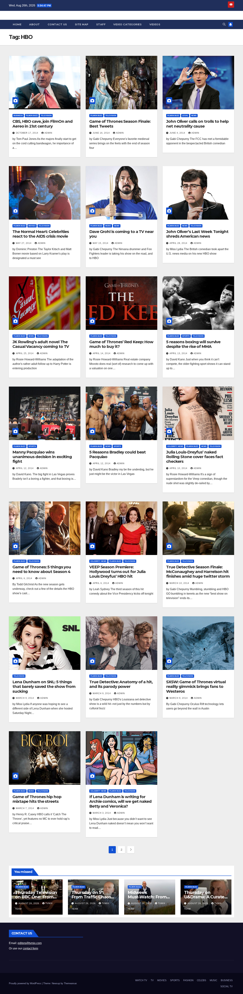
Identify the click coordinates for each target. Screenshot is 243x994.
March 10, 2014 (180, 583)
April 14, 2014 (102, 353)
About (34, 24)
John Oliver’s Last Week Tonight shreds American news (197, 234)
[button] (224, 24)
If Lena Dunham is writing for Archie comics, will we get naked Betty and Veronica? (120, 801)
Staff (101, 24)
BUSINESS (18, 115)
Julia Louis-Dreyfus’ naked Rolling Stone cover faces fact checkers (194, 457)
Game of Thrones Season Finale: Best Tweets (119, 123)
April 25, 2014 (25, 353)
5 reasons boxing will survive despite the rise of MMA (193, 344)
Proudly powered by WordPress (25, 983)
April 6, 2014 (24, 578)
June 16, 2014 (101, 133)
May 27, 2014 (24, 243)
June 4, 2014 (178, 133)
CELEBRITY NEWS (175, 446)
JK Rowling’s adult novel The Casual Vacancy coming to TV (40, 344)
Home (17, 24)
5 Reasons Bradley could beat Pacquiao (117, 454)
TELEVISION (46, 115)
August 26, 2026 (29, 903)
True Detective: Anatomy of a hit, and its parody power (121, 684)
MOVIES (32, 226)
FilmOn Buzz (32, 115)
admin (48, 133)
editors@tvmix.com (30, 943)
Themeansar (70, 983)
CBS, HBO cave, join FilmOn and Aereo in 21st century (42, 123)
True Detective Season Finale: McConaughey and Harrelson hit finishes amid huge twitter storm (198, 572)
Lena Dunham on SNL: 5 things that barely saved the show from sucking (43, 686)
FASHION (188, 980)
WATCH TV (141, 980)
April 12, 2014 (25, 468)
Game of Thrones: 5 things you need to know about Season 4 (41, 569)
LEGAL (185, 115)
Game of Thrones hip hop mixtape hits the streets (36, 799)
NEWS (194, 115)
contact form (30, 948)
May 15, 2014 (101, 243)
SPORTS (186, 336)
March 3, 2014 (102, 813)
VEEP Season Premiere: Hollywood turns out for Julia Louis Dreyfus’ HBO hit (117, 572)
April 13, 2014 (179, 353)
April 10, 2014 (179, 468)
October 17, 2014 (27, 133)
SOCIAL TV (226, 986)
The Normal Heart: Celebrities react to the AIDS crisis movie (40, 234)
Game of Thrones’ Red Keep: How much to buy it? (121, 344)
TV (152, 980)
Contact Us (57, 24)
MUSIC (108, 226)
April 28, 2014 (179, 243)
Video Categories (127, 24)
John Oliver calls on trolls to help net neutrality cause (197, 123)
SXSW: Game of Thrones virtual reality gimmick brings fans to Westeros (196, 686)
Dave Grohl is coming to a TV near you (121, 234)
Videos (154, 24)
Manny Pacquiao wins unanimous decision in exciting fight (42, 457)
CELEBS (201, 980)
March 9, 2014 (25, 698)
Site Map (81, 24)
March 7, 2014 (25, 808)
